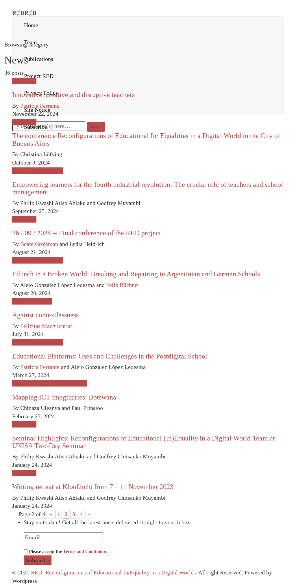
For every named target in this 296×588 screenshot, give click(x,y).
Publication (38, 170)
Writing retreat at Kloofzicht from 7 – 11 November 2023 (92, 486)
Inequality (24, 383)
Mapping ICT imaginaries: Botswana (64, 397)
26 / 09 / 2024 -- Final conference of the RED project (86, 233)
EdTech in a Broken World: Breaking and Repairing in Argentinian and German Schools (136, 274)
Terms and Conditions (85, 551)
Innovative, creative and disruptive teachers (73, 94)
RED (30, 81)
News (18, 81)
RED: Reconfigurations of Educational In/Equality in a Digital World (112, 572)
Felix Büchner (122, 285)
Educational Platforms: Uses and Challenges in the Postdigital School (109, 356)
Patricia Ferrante (40, 105)
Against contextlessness (45, 315)
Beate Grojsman (39, 244)
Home (31, 25)
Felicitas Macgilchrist (46, 326)
